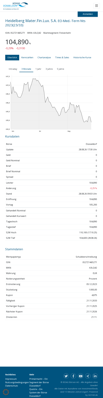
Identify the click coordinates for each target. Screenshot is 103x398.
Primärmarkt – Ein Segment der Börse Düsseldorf (39, 382)
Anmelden (88, 14)
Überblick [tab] (12, 57)
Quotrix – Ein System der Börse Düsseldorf (38, 392)
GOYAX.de (93, 395)
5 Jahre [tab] (60, 68)
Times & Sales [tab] (62, 57)
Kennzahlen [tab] (27, 57)
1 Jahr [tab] (38, 68)
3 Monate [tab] (26, 68)
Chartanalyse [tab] (44, 57)
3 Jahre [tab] (49, 68)
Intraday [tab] (13, 68)
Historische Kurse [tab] (82, 57)
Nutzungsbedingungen (17, 382)
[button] (6, 392)
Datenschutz (11, 385)
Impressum (11, 378)
